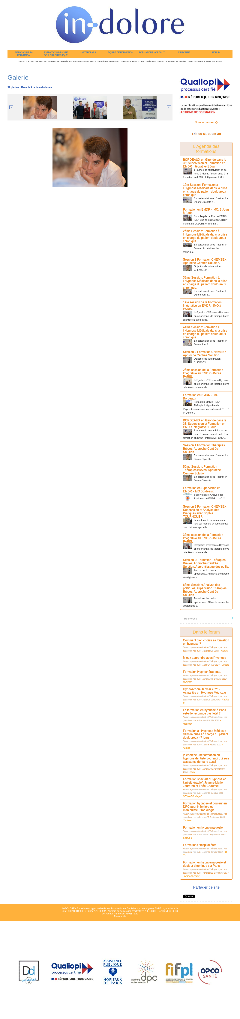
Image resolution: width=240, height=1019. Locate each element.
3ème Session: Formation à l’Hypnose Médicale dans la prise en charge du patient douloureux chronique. (205, 282)
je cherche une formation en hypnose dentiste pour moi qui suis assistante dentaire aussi (206, 758)
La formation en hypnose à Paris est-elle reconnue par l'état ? (204, 711)
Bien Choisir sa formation (24, 54)
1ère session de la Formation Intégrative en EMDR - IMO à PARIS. (202, 305)
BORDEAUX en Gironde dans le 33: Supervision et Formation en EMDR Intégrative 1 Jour (204, 163)
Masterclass (88, 52)
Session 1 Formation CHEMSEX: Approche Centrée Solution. (205, 261)
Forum (216, 52)
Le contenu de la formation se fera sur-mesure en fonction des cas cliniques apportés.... (205, 524)
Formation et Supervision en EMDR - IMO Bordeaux (201, 489)
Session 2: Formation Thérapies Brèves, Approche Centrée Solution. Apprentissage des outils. (206, 563)
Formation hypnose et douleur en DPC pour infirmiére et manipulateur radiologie (205, 807)
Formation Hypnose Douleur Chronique (56, 54)
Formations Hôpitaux (152, 52)
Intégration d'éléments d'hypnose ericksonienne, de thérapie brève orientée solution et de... (206, 316)
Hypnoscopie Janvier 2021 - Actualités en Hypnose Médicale (204, 691)
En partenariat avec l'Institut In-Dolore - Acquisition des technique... (205, 248)
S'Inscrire (184, 52)
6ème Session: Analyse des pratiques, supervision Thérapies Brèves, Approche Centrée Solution (204, 589)
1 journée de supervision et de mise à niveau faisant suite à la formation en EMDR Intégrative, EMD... (205, 173)
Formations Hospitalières (199, 844)
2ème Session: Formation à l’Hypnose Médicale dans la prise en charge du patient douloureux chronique (205, 236)
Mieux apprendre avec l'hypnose (204, 657)
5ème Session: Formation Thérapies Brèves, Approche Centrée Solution (202, 470)
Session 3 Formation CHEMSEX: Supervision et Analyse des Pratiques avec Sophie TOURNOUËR (205, 511)
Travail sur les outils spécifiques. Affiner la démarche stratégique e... (206, 574)
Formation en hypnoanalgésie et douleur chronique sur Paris (204, 864)
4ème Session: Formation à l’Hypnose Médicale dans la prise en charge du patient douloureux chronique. (205, 332)
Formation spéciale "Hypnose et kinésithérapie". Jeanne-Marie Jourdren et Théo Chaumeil (204, 782)
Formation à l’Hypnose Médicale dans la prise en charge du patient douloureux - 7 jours (205, 734)
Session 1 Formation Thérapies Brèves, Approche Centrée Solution (204, 448)
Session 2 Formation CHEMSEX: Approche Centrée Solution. (205, 353)
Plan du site (120, 916)
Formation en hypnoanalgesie (203, 827)
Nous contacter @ (206, 122)
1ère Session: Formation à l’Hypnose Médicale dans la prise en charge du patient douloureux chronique (205, 189)
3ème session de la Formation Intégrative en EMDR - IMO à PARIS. (203, 538)
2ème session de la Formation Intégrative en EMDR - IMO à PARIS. (203, 373)
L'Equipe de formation (119, 52)
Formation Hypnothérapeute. (202, 671)
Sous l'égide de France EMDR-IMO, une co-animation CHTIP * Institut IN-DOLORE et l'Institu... (205, 220)
